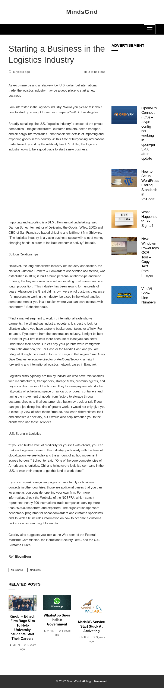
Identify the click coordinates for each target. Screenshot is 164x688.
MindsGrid (82, 12)
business (17, 569)
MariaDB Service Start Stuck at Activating (91, 626)
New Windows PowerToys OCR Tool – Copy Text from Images (150, 257)
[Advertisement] (57, 188)
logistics (36, 569)
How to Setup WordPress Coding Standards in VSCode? (150, 185)
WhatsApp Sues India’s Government (57, 620)
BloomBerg (23, 556)
